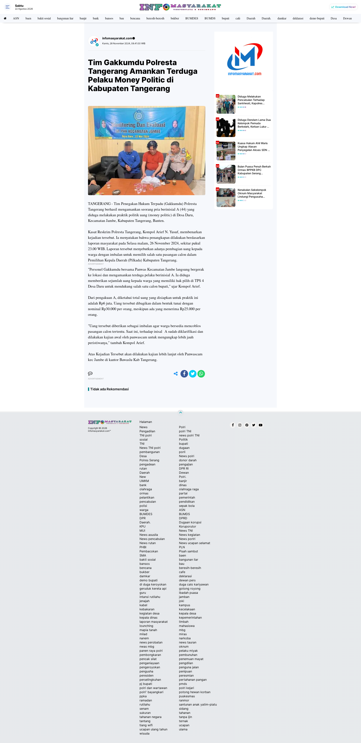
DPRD (183, 518)
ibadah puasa (188, 593)
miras (183, 634)
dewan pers (187, 580)
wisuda (144, 733)
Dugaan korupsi (190, 522)
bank (96, 18)
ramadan (146, 700)
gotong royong (189, 588)
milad (143, 634)
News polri (186, 456)
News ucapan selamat (194, 543)
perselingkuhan (150, 679)
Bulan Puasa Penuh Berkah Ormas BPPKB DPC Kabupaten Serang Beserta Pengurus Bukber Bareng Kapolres (254, 170)
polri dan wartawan (153, 688)
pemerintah (187, 497)
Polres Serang (149, 460)
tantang (145, 721)
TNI (142, 443)
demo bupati (317, 18)
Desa (334, 18)
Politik (183, 439)
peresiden (146, 675)
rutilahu (145, 704)
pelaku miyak (188, 650)
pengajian (186, 464)
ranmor (184, 700)
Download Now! (345, 6)
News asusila (149, 535)
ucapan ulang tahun (153, 729)
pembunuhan (188, 655)
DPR (143, 518)
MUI (142, 530)
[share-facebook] (184, 374)
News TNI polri (150, 448)
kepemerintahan (190, 617)
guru (143, 593)
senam (144, 708)
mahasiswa (187, 626)
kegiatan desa (149, 613)
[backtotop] (180, 413)
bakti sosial (44, 18)
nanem (144, 638)
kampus (184, 605)
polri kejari (186, 688)
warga (144, 510)
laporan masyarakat (154, 621)
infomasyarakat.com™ (99, 430)
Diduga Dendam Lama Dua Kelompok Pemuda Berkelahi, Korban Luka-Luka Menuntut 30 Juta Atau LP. (254, 123)
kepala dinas (148, 617)
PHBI (143, 547)
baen (28, 18)
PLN (182, 547)
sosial (144, 439)
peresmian (186, 675)
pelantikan (147, 497)
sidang (183, 708)
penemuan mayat (191, 659)
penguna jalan (189, 667)
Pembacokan (149, 551)
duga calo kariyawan (194, 584)
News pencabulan (152, 539)
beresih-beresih (155, 18)
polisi (143, 506)
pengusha (146, 671)
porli (182, 452)
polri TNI (185, 431)
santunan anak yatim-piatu (198, 704)
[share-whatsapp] (201, 374)
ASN (16, 18)
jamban (184, 597)
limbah (183, 621)
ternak (183, 721)
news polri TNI (189, 435)
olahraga (146, 489)
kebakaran (147, 609)
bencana (135, 18)
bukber (175, 18)
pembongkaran (150, 655)
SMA (143, 555)
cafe (238, 18)
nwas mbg (147, 646)
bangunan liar (65, 18)
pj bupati (146, 684)
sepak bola (187, 506)
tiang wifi (146, 725)
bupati (225, 18)
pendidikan (187, 501)
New (143, 477)
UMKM (144, 481)
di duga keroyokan (153, 584)
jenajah (144, 601)
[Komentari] (90, 374)
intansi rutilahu (150, 597)
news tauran (187, 642)
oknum (184, 646)
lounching (146, 626)
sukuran (145, 713)
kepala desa (187, 613)
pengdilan (186, 663)
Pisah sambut (188, 551)
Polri (182, 427)
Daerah (251, 18)
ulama (183, 729)
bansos (109, 18)
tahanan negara (151, 717)
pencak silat (148, 659)
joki (181, 601)
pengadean (147, 464)
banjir (83, 18)
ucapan (184, 725)
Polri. (182, 477)
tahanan (184, 713)
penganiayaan (149, 663)
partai (183, 493)
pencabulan (148, 501)
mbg (182, 630)
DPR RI (184, 468)
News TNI (186, 530)
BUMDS (210, 18)
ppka (143, 696)
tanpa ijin (185, 717)
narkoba (185, 638)
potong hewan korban (194, 692)
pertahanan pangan (193, 679)
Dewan (347, 18)
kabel (143, 605)
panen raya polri (151, 650)
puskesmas (187, 696)
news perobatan (151, 642)
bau (122, 18)
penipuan (185, 671)
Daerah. (266, 18)
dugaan (184, 448)
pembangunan (150, 452)
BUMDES (191, 18)
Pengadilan (147, 431)
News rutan (148, 543)
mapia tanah (148, 630)
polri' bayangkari (151, 692)
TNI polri (146, 435)
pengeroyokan (150, 667)
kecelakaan (187, 609)
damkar (282, 18)
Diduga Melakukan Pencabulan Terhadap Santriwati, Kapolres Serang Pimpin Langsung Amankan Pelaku (253, 100)
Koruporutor (187, 526)
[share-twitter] (192, 374)
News (143, 427)
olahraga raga (189, 489)
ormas (144, 493)
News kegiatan (189, 535)
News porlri (187, 539)
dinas (183, 485)
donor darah (187, 460)
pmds (183, 684)
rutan (143, 468)
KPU (143, 526)
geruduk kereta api (153, 588)
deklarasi (298, 18)
